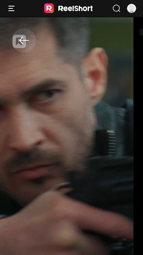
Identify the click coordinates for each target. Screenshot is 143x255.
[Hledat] (116, 8)
